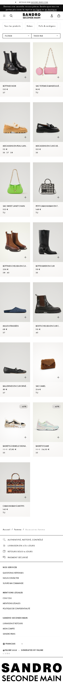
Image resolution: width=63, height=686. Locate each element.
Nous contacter (11, 578)
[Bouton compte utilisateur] (51, 15)
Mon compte (9, 629)
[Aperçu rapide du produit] (25, 77)
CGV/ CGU (7, 598)
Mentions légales (11, 603)
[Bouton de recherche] (11, 15)
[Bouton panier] (58, 15)
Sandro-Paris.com (39, 2)
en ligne (37, 9)
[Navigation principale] (4, 15)
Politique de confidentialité (16, 609)
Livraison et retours (13, 623)
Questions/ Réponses (13, 573)
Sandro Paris (9, 634)
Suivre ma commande (13, 583)
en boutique (51, 9)
